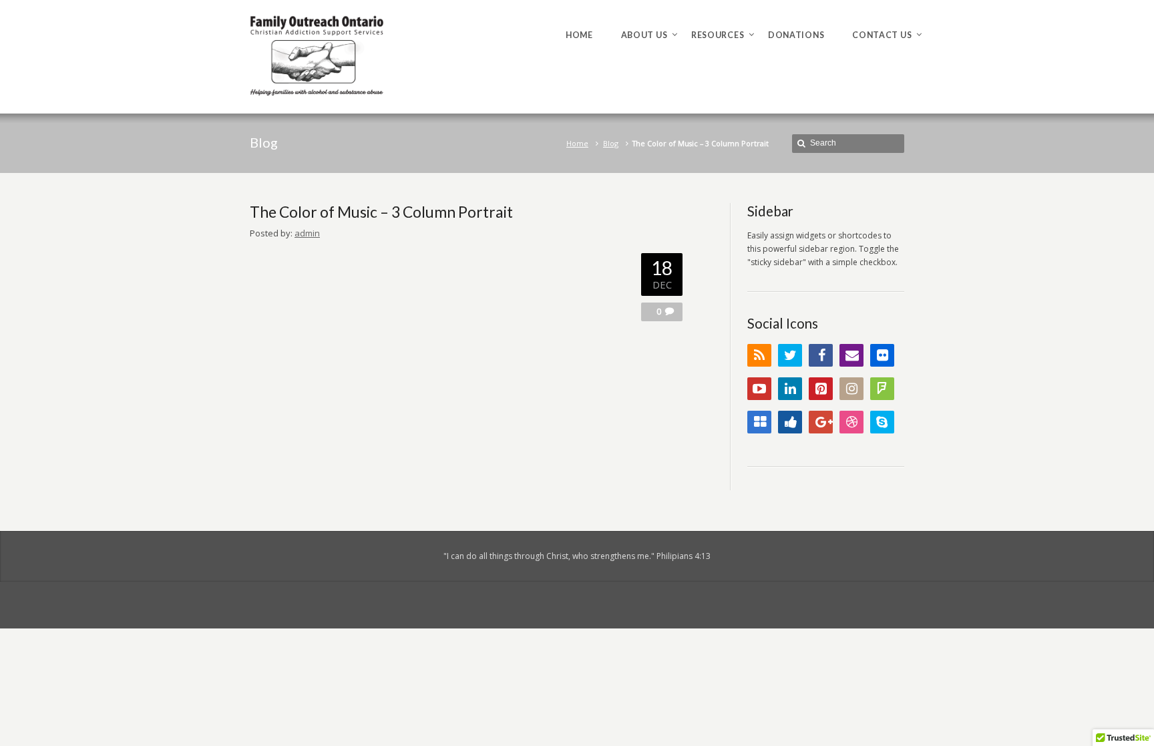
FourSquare (882, 388)
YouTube (759, 388)
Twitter (790, 355)
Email (851, 355)
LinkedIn (790, 388)
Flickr (882, 355)
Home (577, 143)
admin (307, 233)
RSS (759, 355)
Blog (610, 143)
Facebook (821, 355)
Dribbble (851, 422)
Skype (882, 422)
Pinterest (821, 388)
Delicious (759, 422)
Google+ (821, 422)
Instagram (851, 388)
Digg (790, 422)
